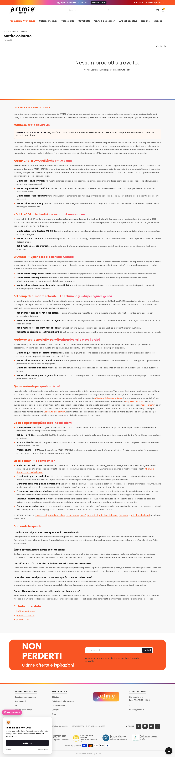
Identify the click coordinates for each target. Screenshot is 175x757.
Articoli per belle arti (140, 515)
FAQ (16, 705)
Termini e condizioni (24, 710)
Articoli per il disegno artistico (108, 398)
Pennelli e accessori (104, 20)
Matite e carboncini (26, 611)
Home (6, 31)
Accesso (139, 2)
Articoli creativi (128, 20)
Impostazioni (43, 750)
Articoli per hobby (56, 515)
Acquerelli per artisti (134, 401)
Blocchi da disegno (25, 615)
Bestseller (123, 515)
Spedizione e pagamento (25, 697)
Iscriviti (147, 650)
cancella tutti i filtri (121, 70)
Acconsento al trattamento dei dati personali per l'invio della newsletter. (112, 659)
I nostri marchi (72, 515)
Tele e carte (67, 20)
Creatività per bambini (54, 411)
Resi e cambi (20, 701)
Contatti (55, 710)
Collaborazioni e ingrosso (63, 701)
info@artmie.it (138, 710)
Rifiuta (8, 750)
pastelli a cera (23, 619)
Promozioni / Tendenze (22, 20)
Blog (54, 714)
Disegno (145, 20)
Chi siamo (56, 697)
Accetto (27, 743)
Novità (83, 515)
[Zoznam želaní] (157, 10)
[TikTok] (157, 726)
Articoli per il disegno (108, 515)
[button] (161, 46)
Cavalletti (84, 20)
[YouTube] (151, 726)
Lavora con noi (58, 705)
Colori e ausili (41, 515)
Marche (158, 20)
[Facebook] (138, 726)
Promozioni (92, 515)
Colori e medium (48, 20)
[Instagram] (145, 726)
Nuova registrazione (156, 2)
